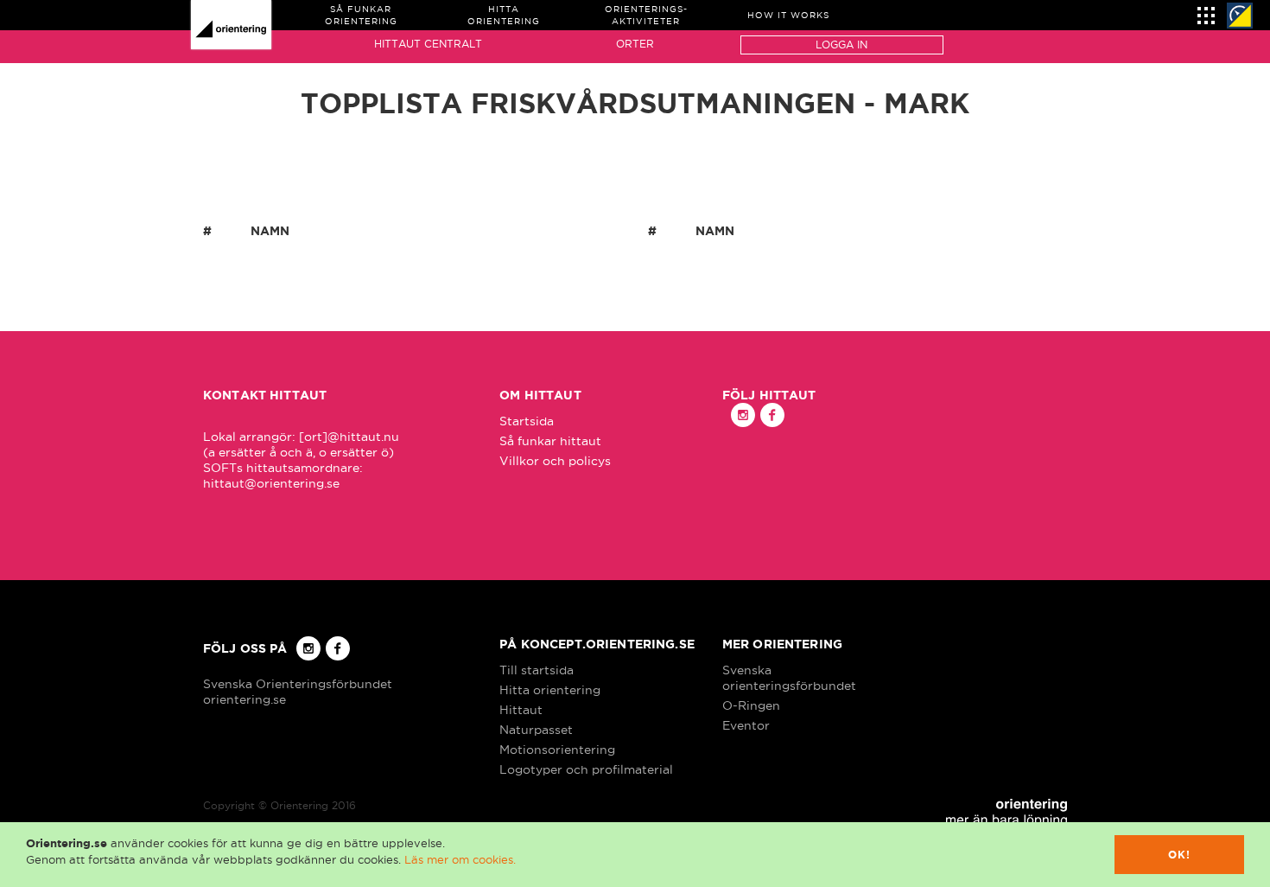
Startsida (526, 421)
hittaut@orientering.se (271, 483)
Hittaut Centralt (428, 43)
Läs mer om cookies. (460, 859)
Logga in (841, 44)
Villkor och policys (555, 461)
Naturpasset (536, 730)
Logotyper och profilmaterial (586, 769)
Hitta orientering (549, 690)
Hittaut (521, 710)
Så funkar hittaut (550, 441)
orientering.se (244, 699)
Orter (635, 43)
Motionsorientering (557, 749)
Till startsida (536, 670)
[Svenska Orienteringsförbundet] (1240, 16)
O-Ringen (751, 705)
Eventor (746, 725)
